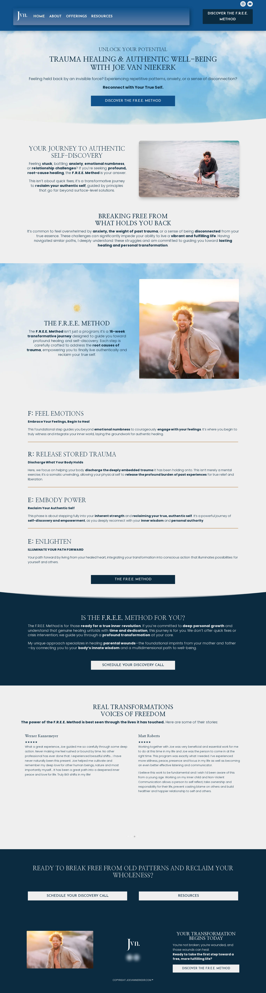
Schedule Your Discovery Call (133, 665)
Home (39, 16)
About (55, 16)
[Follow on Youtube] (250, 4)
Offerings (76, 16)
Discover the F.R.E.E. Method (228, 16)
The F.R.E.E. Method (133, 579)
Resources (188, 896)
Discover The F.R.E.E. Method (206, 968)
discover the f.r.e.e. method (133, 100)
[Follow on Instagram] (243, 4)
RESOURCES (102, 16)
